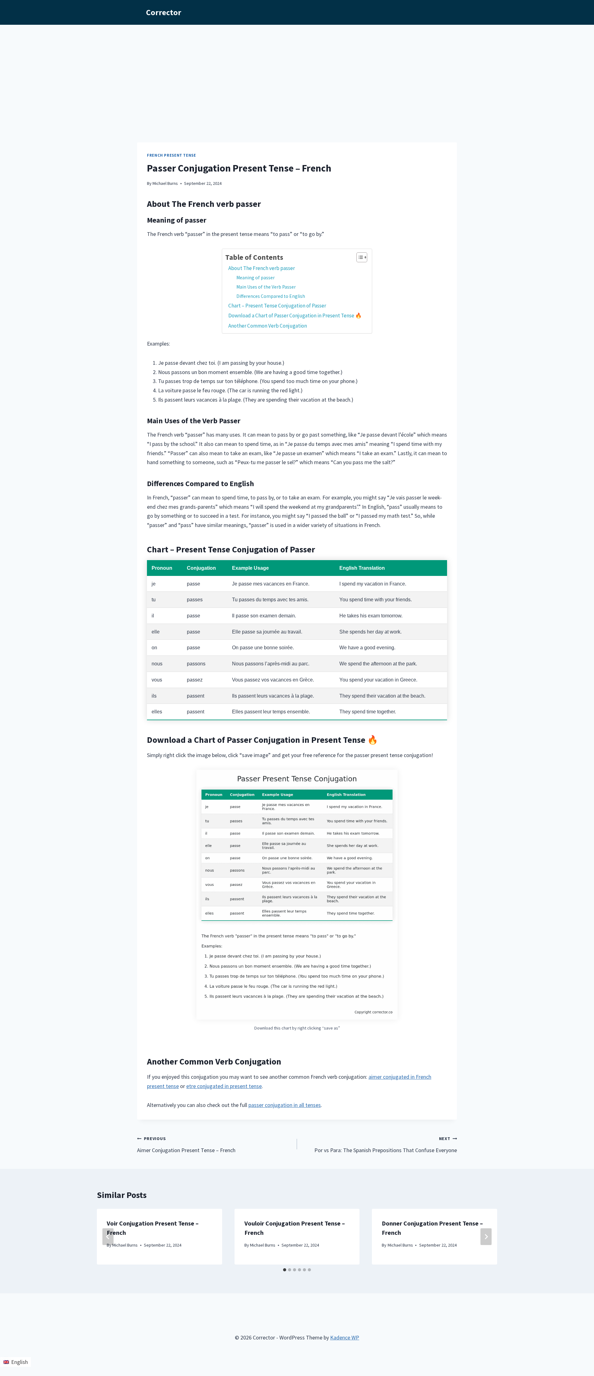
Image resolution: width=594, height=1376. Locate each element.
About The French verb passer (261, 268)
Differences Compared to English (270, 296)
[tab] (284, 1269)
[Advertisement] (297, 71)
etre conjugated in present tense (224, 1086)
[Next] (486, 1236)
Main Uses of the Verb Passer (266, 287)
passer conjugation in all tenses (284, 1104)
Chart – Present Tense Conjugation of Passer (277, 305)
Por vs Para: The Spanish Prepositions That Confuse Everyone (385, 1145)
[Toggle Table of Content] (359, 257)
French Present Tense (171, 155)
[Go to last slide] (108, 1236)
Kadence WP (344, 1337)
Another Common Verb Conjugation (267, 325)
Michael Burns (165, 183)
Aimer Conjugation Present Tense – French (186, 1145)
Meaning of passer (255, 278)
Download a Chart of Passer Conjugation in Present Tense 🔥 (295, 315)
